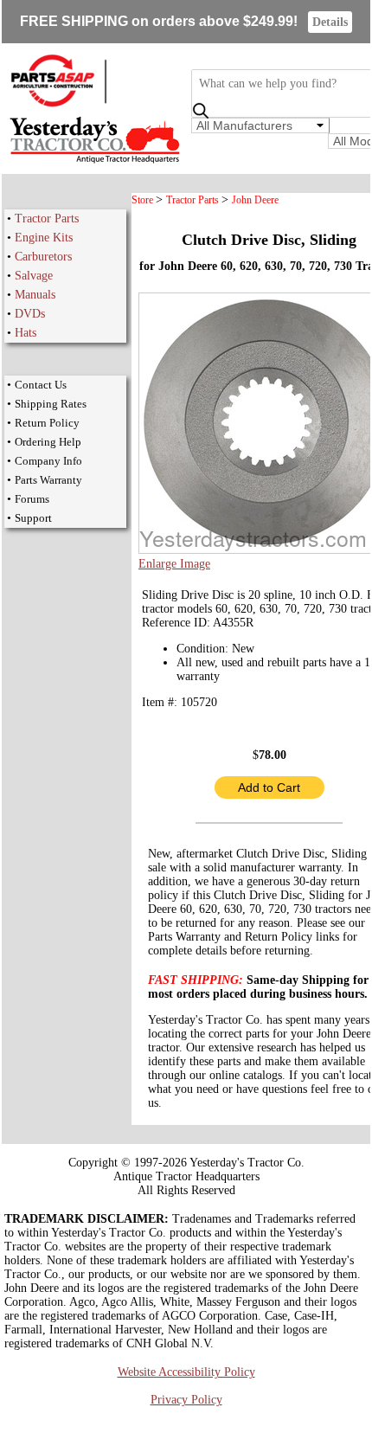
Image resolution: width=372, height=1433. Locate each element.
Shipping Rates (51, 403)
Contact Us (41, 384)
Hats (25, 332)
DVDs (30, 313)
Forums (32, 498)
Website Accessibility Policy (186, 1372)
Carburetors (43, 256)
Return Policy (47, 422)
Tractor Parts (47, 218)
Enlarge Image (174, 563)
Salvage (34, 275)
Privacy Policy (186, 1399)
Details (330, 22)
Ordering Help (48, 441)
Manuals (35, 294)
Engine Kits (44, 237)
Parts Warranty (48, 479)
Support (33, 517)
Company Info (48, 460)
